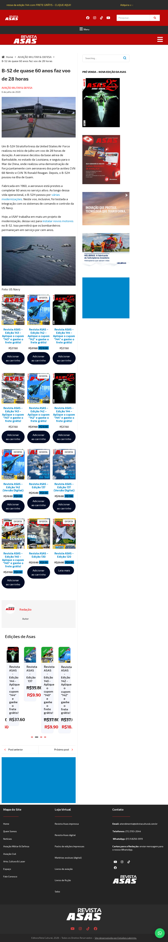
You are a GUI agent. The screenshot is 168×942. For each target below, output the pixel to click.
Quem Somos (10, 831)
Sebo (57, 891)
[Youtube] (108, 17)
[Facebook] (87, 17)
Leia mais (64, 570)
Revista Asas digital (65, 835)
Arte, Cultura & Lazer (14, 861)
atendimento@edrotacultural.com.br (139, 823)
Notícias (7, 838)
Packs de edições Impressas (69, 846)
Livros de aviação (64, 869)
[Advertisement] (39, 780)
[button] (84, 29)
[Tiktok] (101, 17)
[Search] (155, 18)
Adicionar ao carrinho (13, 358)
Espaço (7, 869)
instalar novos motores (57, 221)
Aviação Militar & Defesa (16, 846)
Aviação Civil (9, 853)
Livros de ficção (63, 880)
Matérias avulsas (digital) (68, 857)
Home (6, 823)
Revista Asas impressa (67, 823)
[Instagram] (94, 17)
